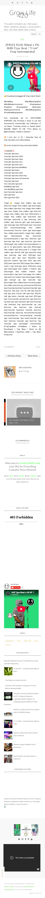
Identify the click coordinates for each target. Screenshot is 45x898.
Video (19, 641)
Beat (22, 39)
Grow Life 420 (22, 14)
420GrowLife (9, 641)
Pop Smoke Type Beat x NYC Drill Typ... (19, 421)
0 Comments (9, 347)
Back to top (34, 893)
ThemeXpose (9, 889)
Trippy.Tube (27, 641)
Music (36, 641)
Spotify (7, 645)
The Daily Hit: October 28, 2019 (15, 680)
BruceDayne (25, 367)
